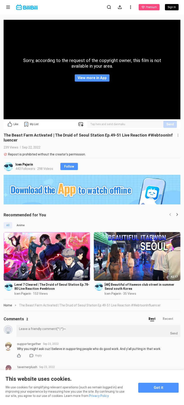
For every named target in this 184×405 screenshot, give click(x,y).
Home (8, 305)
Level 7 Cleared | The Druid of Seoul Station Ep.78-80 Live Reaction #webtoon (51, 286)
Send (170, 124)
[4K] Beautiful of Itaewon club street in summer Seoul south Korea (139, 286)
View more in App (92, 78)
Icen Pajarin (24, 164)
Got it (158, 387)
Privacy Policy (99, 396)
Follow (69, 166)
